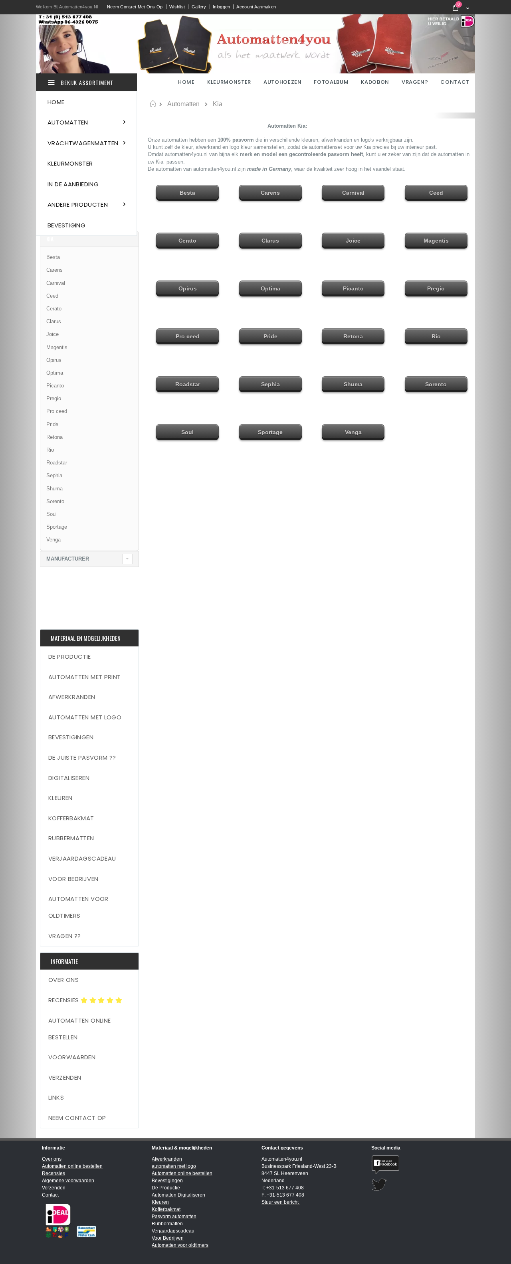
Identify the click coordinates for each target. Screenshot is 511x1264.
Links (56, 1097)
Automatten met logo (84, 717)
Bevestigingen (70, 737)
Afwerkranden (71, 697)
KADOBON (375, 82)
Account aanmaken (256, 6)
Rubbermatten (71, 838)
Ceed (52, 296)
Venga (53, 540)
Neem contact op (77, 1118)
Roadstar (56, 463)
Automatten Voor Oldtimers (78, 907)
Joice (52, 334)
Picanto (55, 386)
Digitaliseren (68, 778)
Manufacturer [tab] (67, 559)
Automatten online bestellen (79, 1028)
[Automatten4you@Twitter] (420, 1184)
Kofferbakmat (71, 818)
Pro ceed (56, 411)
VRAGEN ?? (64, 936)
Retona (54, 437)
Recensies (64, 1000)
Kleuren (60, 798)
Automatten (183, 104)
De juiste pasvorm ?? (82, 757)
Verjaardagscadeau (82, 858)
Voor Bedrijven (73, 879)
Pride (52, 424)
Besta (53, 257)
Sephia (54, 475)
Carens (54, 270)
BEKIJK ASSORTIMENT (86, 82)
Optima (54, 373)
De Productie (69, 656)
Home (153, 103)
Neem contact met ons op (135, 6)
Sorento (55, 501)
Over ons (63, 980)
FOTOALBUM (331, 82)
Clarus (53, 321)
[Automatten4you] (255, 43)
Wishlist (177, 6)
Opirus (53, 360)
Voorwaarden (71, 1057)
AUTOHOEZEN (282, 82)
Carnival (55, 283)
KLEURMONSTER (229, 82)
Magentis (56, 347)
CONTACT (454, 82)
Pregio (53, 398)
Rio (50, 450)
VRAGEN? (415, 82)
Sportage (56, 527)
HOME (187, 82)
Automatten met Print (84, 677)
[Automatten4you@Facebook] (420, 1164)
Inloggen (221, 6)
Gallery (199, 6)
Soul (51, 514)
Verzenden (64, 1077)
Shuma (54, 489)
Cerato (53, 309)
